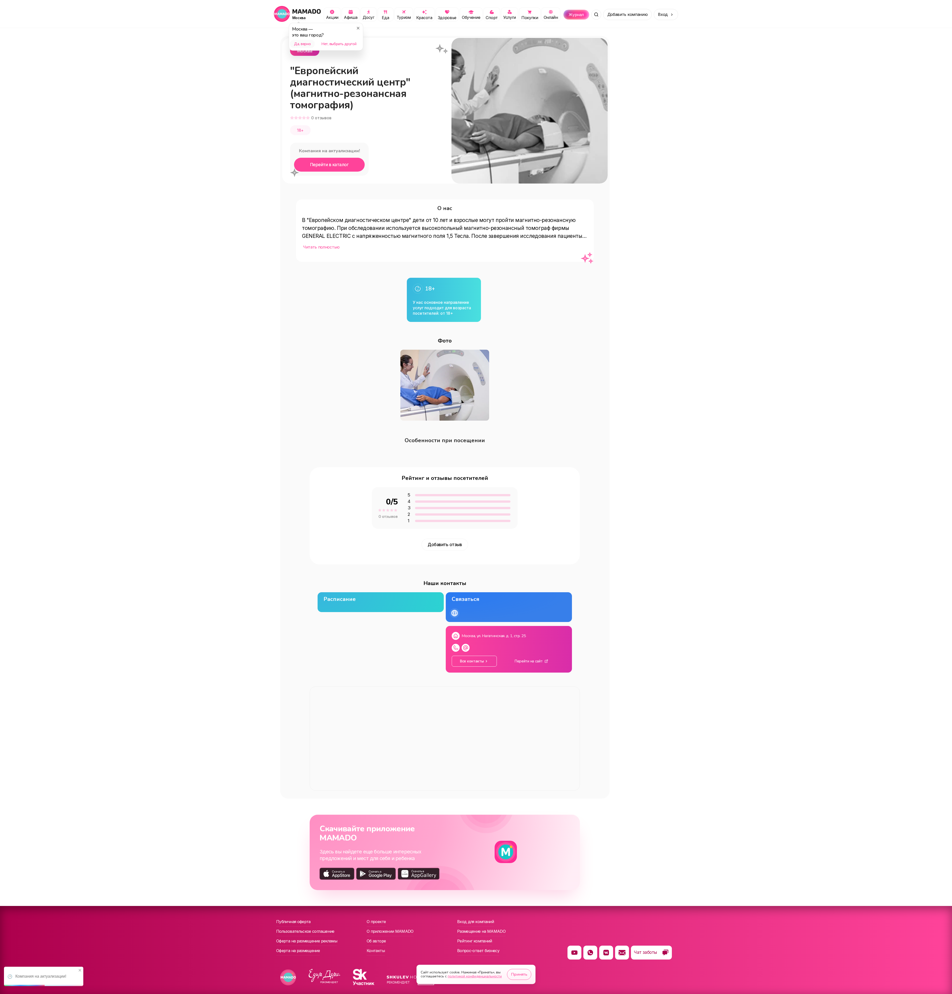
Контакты (376, 950)
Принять (519, 974)
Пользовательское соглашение (305, 931)
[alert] (43, 976)
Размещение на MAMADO (481, 931)
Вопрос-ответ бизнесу (478, 950)
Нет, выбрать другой (338, 43)
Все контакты (472, 661)
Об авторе (376, 940)
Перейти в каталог (329, 164)
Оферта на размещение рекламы (306, 940)
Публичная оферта (293, 921)
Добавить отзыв (445, 544)
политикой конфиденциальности (475, 976)
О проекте (376, 921)
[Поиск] (596, 14)
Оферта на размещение (298, 950)
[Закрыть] (358, 28)
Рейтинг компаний (474, 940)
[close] (80, 970)
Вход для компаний (475, 921)
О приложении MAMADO (390, 931)
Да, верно (302, 43)
